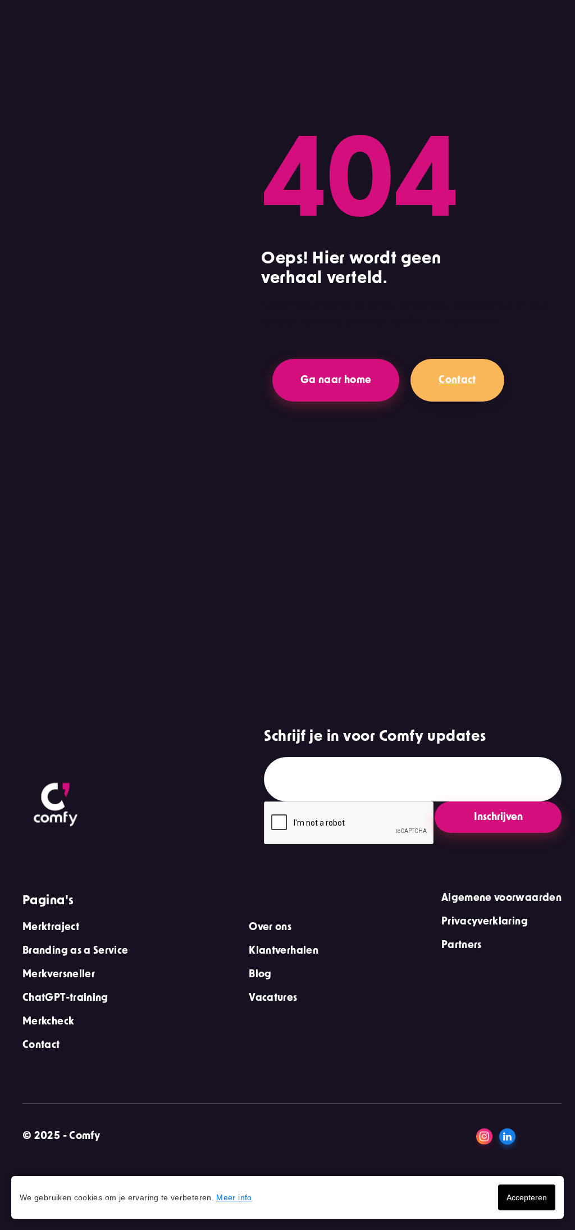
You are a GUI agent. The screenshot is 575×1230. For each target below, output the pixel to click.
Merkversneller (58, 974)
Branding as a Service (75, 951)
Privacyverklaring (484, 922)
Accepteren (526, 1197)
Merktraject (50, 927)
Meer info (234, 1197)
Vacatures (273, 998)
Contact (457, 380)
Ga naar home (335, 380)
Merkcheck (48, 1022)
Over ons (270, 927)
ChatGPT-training (65, 998)
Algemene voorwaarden (501, 898)
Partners (461, 945)
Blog (260, 974)
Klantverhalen (283, 951)
